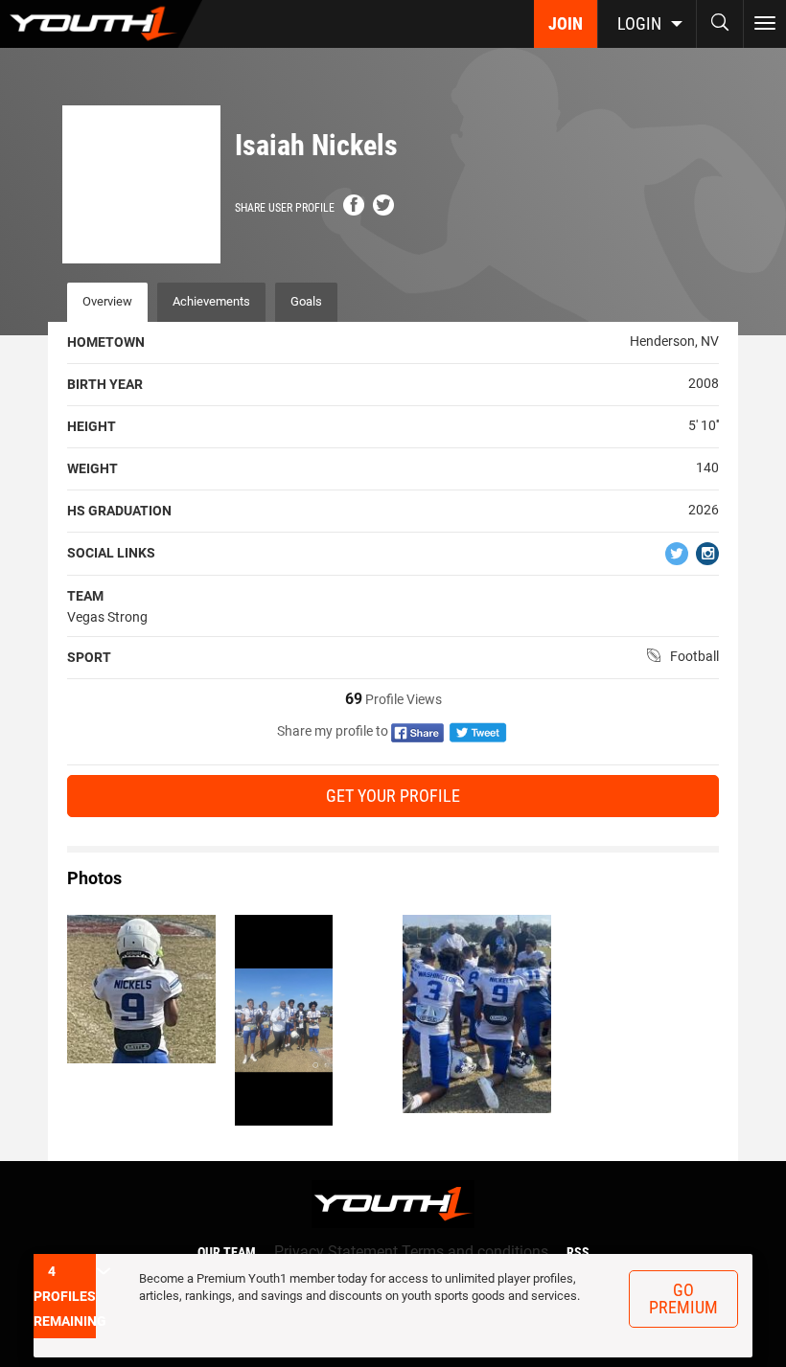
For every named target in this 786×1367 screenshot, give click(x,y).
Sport (89, 657)
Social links (111, 552)
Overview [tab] (107, 301)
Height (91, 426)
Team (85, 596)
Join (565, 23)
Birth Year (105, 384)
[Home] (101, 24)
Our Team (226, 1252)
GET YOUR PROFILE (393, 796)
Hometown (106, 342)
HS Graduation (119, 510)
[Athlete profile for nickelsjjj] (141, 989)
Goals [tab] (306, 301)
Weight (92, 468)
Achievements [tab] (211, 301)
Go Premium (683, 1298)
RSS (578, 1252)
